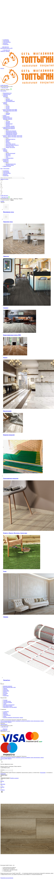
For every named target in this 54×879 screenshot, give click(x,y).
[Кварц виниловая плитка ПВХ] (19, 332)
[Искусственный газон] (21, 568)
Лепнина (5, 149)
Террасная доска (6, 94)
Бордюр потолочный (10, 153)
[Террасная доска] (6, 219)
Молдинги (8, 154)
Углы (7, 156)
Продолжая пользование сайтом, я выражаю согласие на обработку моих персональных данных (22, 720)
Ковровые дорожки (10, 126)
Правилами (3, 773)
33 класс (8, 107)
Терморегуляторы (10, 165)
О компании (6, 39)
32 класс (8, 106)
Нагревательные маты (11, 164)
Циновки (8, 122)
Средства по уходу (10, 146)
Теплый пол (6, 160)
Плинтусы (8, 155)
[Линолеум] (24, 253)
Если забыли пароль (7, 705)
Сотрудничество (7, 42)
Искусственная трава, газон (9, 687)
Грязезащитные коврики (11, 132)
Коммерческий (9, 100)
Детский (8, 124)
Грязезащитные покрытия (9, 127)
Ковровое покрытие (7, 117)
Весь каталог (3, 90)
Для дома (8, 121)
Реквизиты (5, 713)
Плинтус (8, 140)
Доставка (5, 700)
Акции (4, 716)
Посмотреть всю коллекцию (7, 877)
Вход (2, 168)
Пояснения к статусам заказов (10, 707)
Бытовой (8, 98)
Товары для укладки (10, 147)
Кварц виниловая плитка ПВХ (10, 109)
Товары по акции (7, 166)
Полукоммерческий (10, 101)
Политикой (42, 772)
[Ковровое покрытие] (13, 432)
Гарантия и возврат (7, 702)
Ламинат (5, 102)
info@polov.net (4, 730)
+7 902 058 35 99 (4, 87)
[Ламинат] (27, 305)
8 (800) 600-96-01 (4, 85)
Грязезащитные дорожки (11, 134)
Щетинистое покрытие (11, 130)
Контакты (5, 43)
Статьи (4, 703)
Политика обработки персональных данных (13, 717)
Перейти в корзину (14, 778)
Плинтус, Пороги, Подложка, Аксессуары (12, 135)
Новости (5, 712)
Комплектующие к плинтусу (12, 145)
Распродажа (5, 44)
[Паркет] (15, 355)
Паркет (4, 115)
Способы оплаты (7, 701)
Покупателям (6, 40)
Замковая (8, 113)
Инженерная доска (7, 93)
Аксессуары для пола (10, 143)
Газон (4, 148)
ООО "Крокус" (6, 722)
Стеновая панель (9, 158)
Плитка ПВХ (6, 690)
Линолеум (5, 95)
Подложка (8, 142)
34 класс (8, 108)
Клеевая (7, 114)
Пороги (7, 141)
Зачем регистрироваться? (8, 704)
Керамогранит (6, 116)
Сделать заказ (4, 775)
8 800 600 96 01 (4, 724)
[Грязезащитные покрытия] (23, 475)
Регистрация (6, 168)
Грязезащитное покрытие (11, 133)
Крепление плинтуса (10, 139)
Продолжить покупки (5, 778)
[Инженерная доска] (6, 209)
